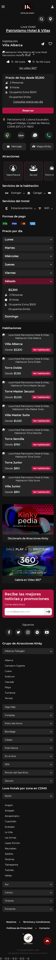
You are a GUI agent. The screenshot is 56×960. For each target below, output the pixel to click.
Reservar (28, 110)
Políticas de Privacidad (19, 928)
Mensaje (16, 146)
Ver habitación (41, 349)
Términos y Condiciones (36, 922)
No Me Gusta (43, 61)
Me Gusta (20, 61)
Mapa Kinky (44, 146)
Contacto (44, 928)
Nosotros (11, 922)
